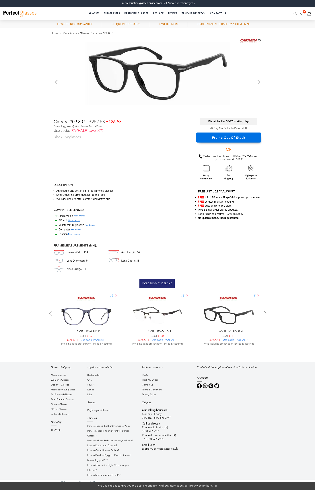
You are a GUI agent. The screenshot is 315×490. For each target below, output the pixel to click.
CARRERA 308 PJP (88, 331)
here (209, 486)
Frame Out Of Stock (228, 137)
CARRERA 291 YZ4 (159, 331)
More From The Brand (157, 283)
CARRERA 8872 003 (230, 331)
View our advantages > (181, 3)
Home (54, 33)
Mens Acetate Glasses (76, 33)
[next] (258, 82)
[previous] (57, 82)
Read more (78, 216)
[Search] (295, 13)
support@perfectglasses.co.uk (160, 449)
